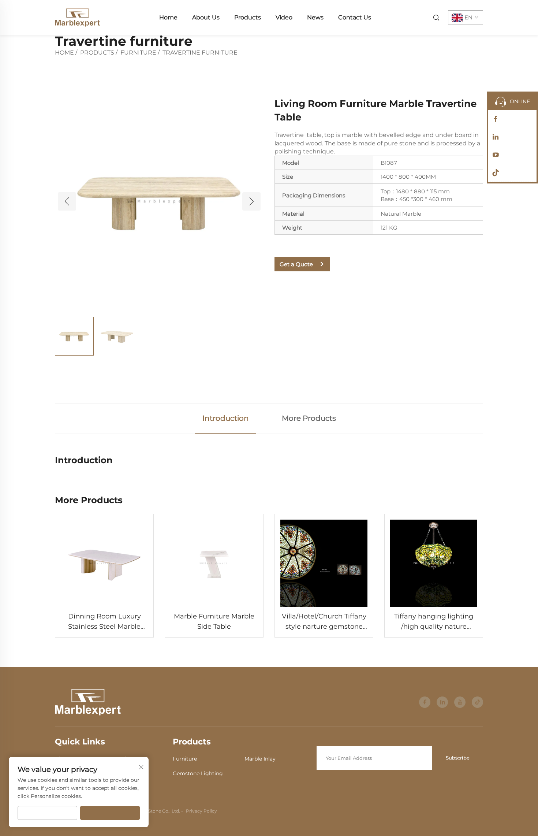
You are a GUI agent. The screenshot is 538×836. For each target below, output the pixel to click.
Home (168, 17)
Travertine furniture (200, 52)
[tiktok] (477, 702)
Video (284, 17)
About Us (206, 17)
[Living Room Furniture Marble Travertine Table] (159, 201)
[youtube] (460, 702)
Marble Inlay (260, 758)
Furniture (138, 52)
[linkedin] (442, 702)
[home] (77, 17)
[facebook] (424, 702)
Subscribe (458, 758)
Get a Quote (296, 264)
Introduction (225, 418)
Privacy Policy (201, 811)
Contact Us (354, 17)
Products (247, 17)
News (315, 17)
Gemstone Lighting (198, 773)
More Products (309, 418)
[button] (67, 201)
